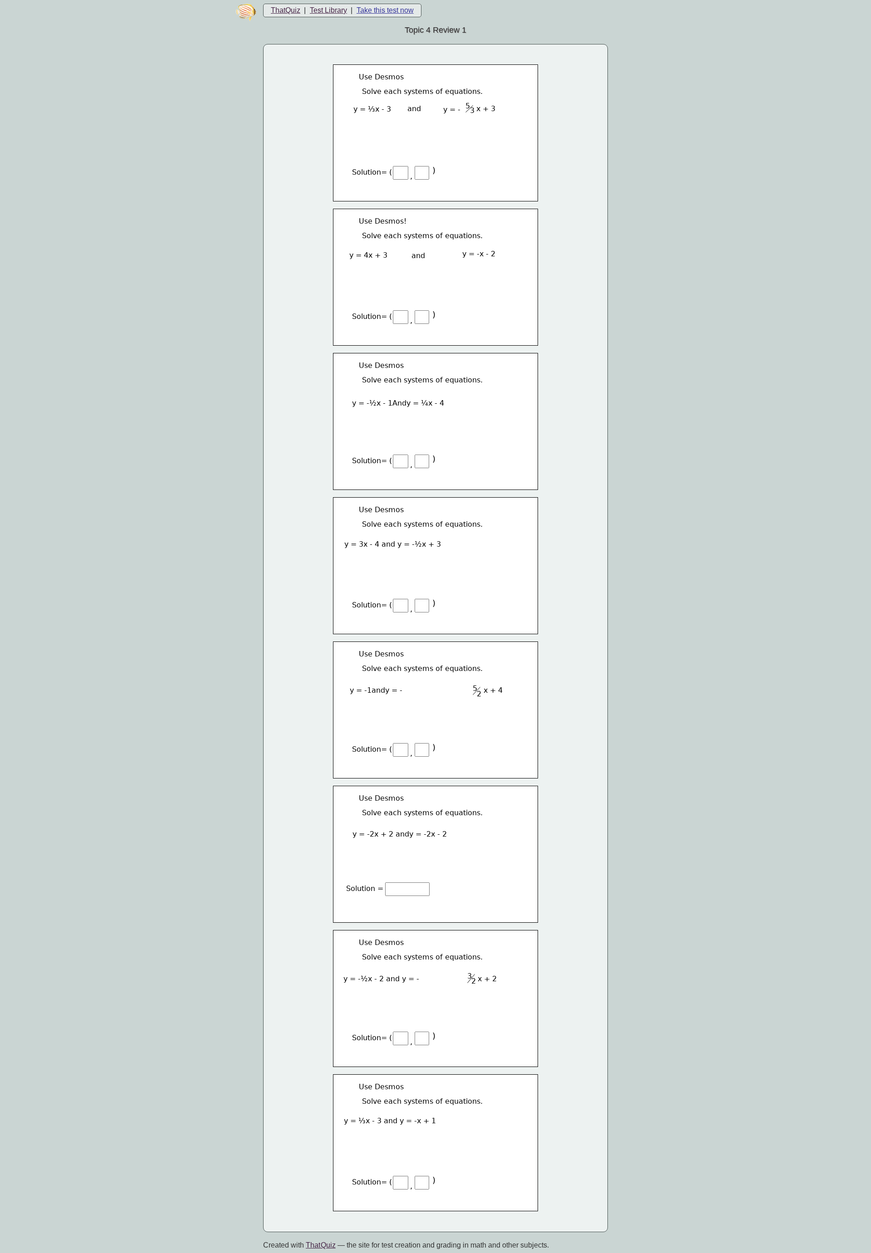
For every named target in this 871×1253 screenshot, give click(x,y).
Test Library (328, 10)
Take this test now (385, 10)
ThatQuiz (285, 10)
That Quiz (321, 1245)
